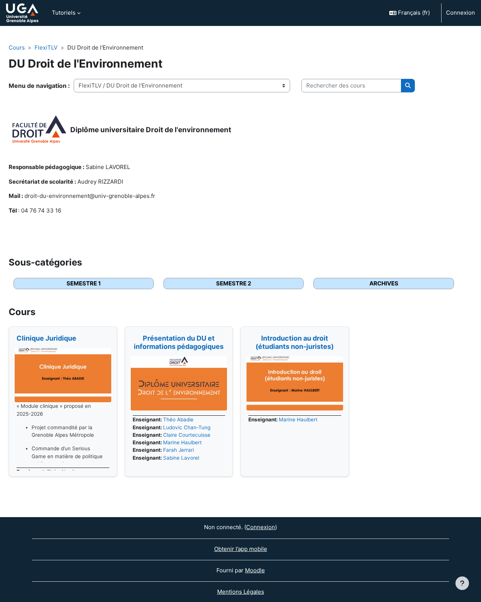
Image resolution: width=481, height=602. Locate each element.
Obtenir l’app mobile (240, 548)
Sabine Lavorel (181, 458)
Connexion (460, 12)
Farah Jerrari (178, 450)
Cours (17, 47)
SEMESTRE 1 (84, 283)
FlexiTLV (46, 47)
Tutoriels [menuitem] (64, 12)
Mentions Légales (240, 591)
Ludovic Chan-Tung (186, 427)
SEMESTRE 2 (233, 283)
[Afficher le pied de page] (462, 583)
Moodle (255, 570)
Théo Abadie (178, 419)
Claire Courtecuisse (186, 435)
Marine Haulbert (182, 442)
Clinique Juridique (46, 338)
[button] (412, 13)
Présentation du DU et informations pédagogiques (179, 342)
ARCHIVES (383, 283)
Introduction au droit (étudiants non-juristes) (295, 342)
